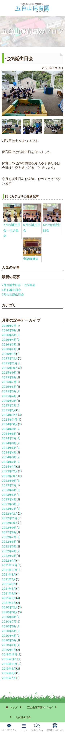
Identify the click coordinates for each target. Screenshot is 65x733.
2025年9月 (9, 372)
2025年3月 (9, 401)
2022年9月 (9, 527)
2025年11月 (9, 363)
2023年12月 (10, 471)
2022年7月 (9, 537)
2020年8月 (9, 617)
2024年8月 (9, 433)
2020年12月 (10, 607)
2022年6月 (9, 541)
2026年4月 (9, 339)
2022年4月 (9, 551)
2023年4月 (9, 499)
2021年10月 (9, 570)
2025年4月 (9, 396)
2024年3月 (9, 457)
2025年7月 (9, 382)
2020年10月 (10, 612)
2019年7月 (9, 678)
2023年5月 (9, 495)
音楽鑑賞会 (30, 259)
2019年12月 (9, 654)
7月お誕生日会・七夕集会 (11, 230)
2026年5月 (9, 335)
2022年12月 (10, 513)
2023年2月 (9, 508)
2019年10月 (9, 664)
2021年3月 (9, 598)
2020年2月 (9, 645)
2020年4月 (9, 635)
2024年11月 (9, 419)
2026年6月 (9, 330)
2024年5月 (9, 448)
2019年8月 (9, 673)
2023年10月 (10, 476)
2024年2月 (9, 462)
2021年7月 (9, 579)
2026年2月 (9, 349)
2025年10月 (10, 368)
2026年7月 (9, 325)
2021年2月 (9, 602)
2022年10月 (10, 523)
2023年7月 (9, 485)
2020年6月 (9, 626)
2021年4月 (9, 593)
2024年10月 (10, 424)
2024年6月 (9, 443)
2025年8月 (9, 377)
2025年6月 (9, 386)
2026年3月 (9, 344)
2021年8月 (9, 574)
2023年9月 (9, 480)
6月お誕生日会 (11, 290)
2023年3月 (9, 504)
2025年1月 (9, 410)
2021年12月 (9, 565)
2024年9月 (9, 429)
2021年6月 (9, 584)
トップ (13, 707)
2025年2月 (9, 405)
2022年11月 (9, 518)
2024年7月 (9, 438)
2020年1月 (9, 649)
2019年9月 (9, 668)
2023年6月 (9, 490)
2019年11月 (9, 659)
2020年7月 (9, 621)
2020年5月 (9, 631)
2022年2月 (9, 555)
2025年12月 (10, 358)
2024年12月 (10, 415)
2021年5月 (9, 588)
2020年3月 (9, 640)
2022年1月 (9, 560)
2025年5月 (9, 391)
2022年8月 (9, 532)
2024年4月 (9, 452)
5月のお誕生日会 (13, 294)
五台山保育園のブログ (40, 707)
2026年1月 (9, 354)
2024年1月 (9, 466)
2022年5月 (9, 546)
